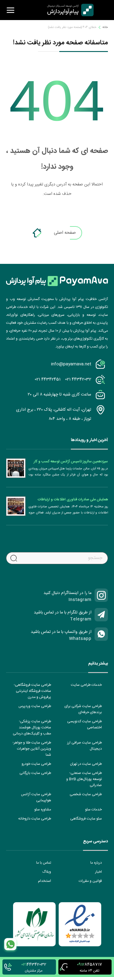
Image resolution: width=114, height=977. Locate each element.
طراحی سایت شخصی (86, 794)
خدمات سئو (93, 809)
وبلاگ (46, 872)
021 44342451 (47, 379)
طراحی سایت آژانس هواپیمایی (36, 797)
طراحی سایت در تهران (86, 764)
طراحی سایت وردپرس (35, 706)
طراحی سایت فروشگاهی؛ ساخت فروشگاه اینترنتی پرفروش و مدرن (32, 691)
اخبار (98, 872)
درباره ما (96, 863)
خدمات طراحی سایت (86, 685)
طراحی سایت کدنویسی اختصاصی (84, 724)
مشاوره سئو (42, 809)
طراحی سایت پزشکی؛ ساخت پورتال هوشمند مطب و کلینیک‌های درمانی (32, 727)
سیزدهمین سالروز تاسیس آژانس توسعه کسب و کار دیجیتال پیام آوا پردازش (71, 461)
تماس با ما (43, 863)
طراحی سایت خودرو (36, 764)
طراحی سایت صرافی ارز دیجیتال (84, 746)
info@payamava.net (71, 364)
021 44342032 (78, 379)
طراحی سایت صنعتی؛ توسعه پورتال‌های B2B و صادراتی (84, 779)
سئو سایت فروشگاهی (86, 819)
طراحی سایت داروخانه (34, 819)
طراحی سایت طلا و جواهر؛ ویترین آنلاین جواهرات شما (32, 749)
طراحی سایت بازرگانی (35, 773)
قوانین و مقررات (90, 881)
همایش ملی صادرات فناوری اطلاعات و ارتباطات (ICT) (73, 499)
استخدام (44, 881)
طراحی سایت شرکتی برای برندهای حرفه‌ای (83, 709)
